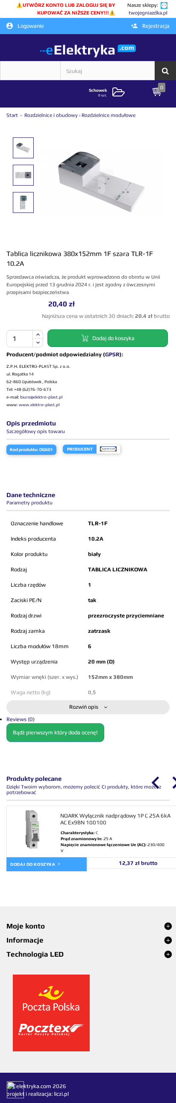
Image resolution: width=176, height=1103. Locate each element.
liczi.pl (61, 1094)
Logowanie (30, 26)
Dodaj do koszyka (33, 864)
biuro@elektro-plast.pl (41, 396)
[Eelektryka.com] (88, 50)
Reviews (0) (20, 719)
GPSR (112, 354)
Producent (80, 449)
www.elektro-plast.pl (39, 404)
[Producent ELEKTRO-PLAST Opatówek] (108, 449)
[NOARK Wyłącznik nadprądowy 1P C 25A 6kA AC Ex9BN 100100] (32, 829)
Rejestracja (155, 26)
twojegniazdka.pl (148, 13)
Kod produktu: (24, 449)
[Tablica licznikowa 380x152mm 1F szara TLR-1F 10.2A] (23, 147)
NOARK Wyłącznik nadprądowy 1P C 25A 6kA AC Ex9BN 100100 (115, 819)
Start (12, 115)
